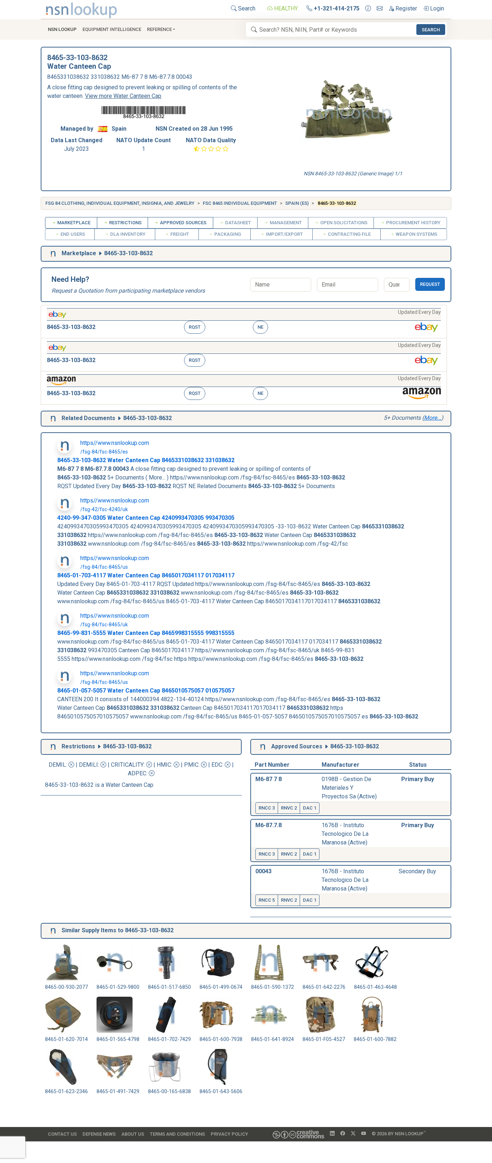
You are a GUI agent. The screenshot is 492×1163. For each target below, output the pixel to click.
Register (405, 8)
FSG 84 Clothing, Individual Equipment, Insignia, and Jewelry (119, 203)
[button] (244, 321)
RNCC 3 (267, 808)
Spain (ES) (297, 203)
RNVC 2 (289, 808)
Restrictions (125, 222)
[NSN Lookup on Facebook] (342, 1134)
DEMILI (88, 764)
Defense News (99, 1134)
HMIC (164, 764)
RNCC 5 (267, 900)
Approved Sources (182, 222)
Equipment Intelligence (111, 29)
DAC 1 (309, 808)
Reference (159, 29)
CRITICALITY (127, 764)
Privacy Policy (229, 1134)
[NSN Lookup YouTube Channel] (363, 1134)
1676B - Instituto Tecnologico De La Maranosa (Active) (345, 834)
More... (432, 417)
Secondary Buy (417, 871)
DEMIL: (58, 764)
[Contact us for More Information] (368, 8)
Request (430, 284)
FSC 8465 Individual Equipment (240, 203)
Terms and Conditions (177, 1134)
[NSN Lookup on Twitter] (353, 1134)
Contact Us (62, 1134)
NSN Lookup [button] (62, 29)
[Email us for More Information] (379, 8)
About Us (132, 1134)
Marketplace (73, 222)
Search (246, 8)
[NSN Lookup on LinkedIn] (332, 1134)
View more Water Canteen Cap (123, 96)
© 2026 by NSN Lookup (399, 1133)
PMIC (191, 764)
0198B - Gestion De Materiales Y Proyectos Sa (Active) (349, 788)
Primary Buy (417, 779)
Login (436, 8)
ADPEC (137, 773)
